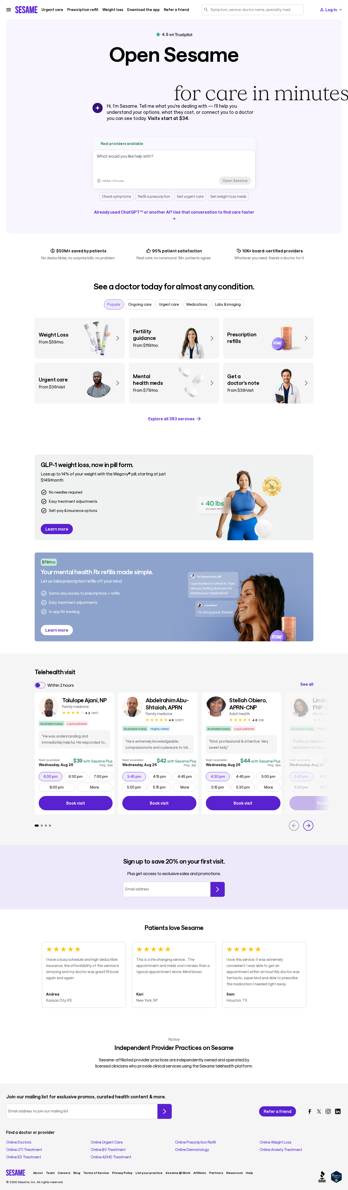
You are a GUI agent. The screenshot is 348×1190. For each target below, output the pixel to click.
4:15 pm (162, 776)
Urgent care (52, 9)
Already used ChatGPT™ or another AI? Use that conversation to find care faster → (174, 215)
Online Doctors (18, 1142)
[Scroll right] (308, 825)
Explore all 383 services (171, 418)
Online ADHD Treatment (111, 1157)
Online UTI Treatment (24, 1149)
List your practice (149, 1172)
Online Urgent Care (107, 1142)
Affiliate (199, 1172)
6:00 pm (52, 776)
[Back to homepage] (26, 9)
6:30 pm (77, 776)
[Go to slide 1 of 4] (37, 826)
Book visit (89, 804)
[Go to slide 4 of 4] (50, 826)
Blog (76, 1172)
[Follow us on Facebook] (309, 1111)
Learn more (56, 528)
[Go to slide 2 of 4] (42, 826)
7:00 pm (103, 776)
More (94, 787)
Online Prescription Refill (195, 1142)
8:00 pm (62, 787)
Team (50, 1172)
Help (249, 1172)
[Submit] (217, 889)
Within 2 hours (60, 685)
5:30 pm (245, 787)
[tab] (114, 304)
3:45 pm (136, 776)
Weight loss (112, 9)
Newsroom (234, 1172)
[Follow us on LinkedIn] (338, 1111)
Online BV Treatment (108, 1149)
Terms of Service (96, 1172)
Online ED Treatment (23, 1157)
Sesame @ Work (178, 1172)
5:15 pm (162, 787)
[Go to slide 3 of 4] (46, 826)
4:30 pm (220, 776)
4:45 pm (186, 776)
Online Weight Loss (275, 1142)
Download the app (143, 9)
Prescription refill (82, 9)
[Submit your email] (164, 1111)
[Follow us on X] (319, 1111)
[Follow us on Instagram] (328, 1111)
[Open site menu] (9, 10)
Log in (331, 9)
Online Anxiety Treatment (281, 1149)
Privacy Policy (122, 1172)
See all (306, 684)
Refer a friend (176, 9)
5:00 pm (136, 787)
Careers (64, 1172)
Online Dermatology (192, 1149)
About (38, 1172)
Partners (216, 1172)
